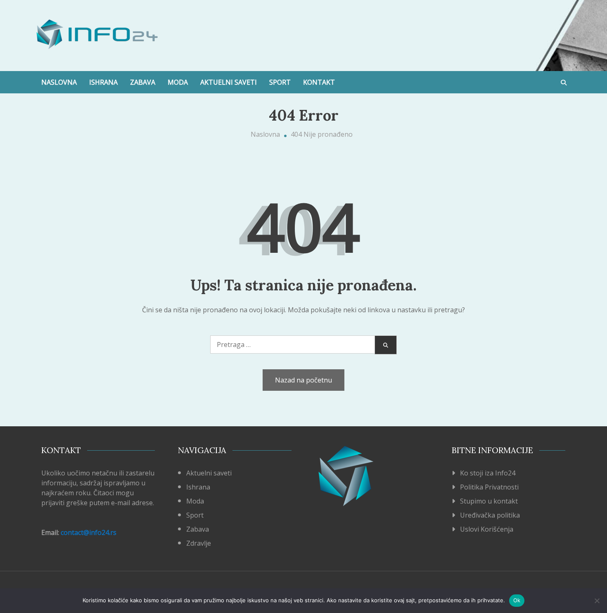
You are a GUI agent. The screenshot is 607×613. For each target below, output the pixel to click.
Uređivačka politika (490, 515)
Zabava (142, 82)
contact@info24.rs (88, 532)
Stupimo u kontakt (489, 501)
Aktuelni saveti (228, 82)
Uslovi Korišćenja (486, 529)
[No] (597, 600)
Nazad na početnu (303, 380)
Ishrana (103, 82)
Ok (517, 600)
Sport (280, 82)
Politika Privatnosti (489, 487)
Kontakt (319, 82)
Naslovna (59, 82)
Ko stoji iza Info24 (487, 473)
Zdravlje (198, 543)
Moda (178, 82)
